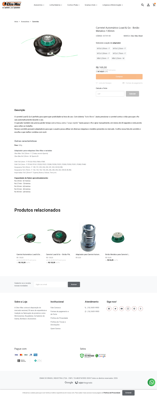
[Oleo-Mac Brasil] (15, 5)
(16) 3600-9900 (93, 308)
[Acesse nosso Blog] (141, 309)
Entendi (128, 393)
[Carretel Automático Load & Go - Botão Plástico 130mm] (29, 244)
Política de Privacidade (59, 318)
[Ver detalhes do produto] (29, 260)
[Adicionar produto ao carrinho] (117, 260)
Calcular (132, 94)
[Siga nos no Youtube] (122, 309)
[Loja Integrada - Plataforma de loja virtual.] (83, 382)
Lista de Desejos (104, 83)
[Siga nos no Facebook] (109, 309)
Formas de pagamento (134, 83)
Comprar (119, 77)
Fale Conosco (56, 308)
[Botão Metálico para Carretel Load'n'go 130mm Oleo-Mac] (118, 244)
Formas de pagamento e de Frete (60, 312)
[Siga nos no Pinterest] (134, 309)
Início (16, 22)
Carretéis (35, 22)
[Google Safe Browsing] (100, 355)
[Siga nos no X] (115, 309)
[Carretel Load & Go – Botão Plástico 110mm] (58, 244)
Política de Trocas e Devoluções (58, 323)
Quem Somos (56, 329)
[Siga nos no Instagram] (128, 309)
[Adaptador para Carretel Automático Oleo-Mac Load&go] (88, 244)
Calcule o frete (101, 88)
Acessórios (25, 22)
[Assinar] (74, 284)
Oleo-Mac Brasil (137, 36)
